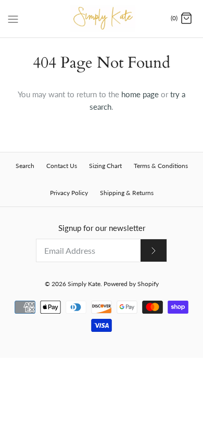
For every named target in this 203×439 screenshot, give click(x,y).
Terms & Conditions (161, 166)
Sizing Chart (105, 166)
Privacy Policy (69, 193)
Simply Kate (84, 284)
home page (140, 94)
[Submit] (154, 250)
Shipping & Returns (127, 193)
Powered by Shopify (131, 284)
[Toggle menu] (13, 18)
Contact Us (61, 166)
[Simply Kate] (102, 18)
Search (25, 166)
